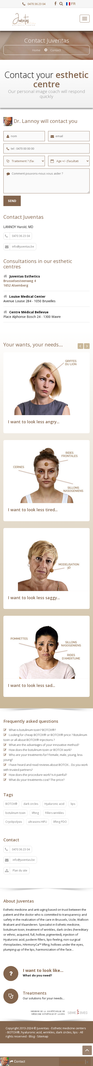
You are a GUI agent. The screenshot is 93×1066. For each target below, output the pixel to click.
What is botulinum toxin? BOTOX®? (32, 730)
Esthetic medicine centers (68, 1028)
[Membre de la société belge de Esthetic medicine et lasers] (61, 1012)
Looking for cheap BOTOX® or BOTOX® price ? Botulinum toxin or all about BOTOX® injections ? (45, 737)
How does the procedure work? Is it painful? (37, 775)
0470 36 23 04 (36, 4)
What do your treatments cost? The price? (36, 780)
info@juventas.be (23, 246)
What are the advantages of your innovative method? (43, 745)
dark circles (30, 804)
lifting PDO (60, 822)
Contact (19, 1061)
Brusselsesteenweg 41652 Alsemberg (19, 283)
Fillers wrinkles (54, 813)
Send (12, 201)
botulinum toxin (15, 813)
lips (73, 804)
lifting (35, 813)
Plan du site (19, 870)
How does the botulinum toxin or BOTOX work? (39, 750)
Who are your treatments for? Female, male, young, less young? (42, 757)
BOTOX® (11, 804)
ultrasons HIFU (37, 822)
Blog (32, 1036)
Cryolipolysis (13, 822)
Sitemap (42, 1036)
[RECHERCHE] (61, 3)
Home (36, 50)
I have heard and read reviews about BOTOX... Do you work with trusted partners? (45, 767)
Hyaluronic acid (54, 804)
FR (72, 3)
